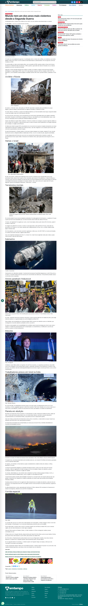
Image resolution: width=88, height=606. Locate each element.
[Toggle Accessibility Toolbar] (2, 300)
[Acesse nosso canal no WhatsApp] (2, 603)
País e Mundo (72, 5)
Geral (46, 595)
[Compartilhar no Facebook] (15, 566)
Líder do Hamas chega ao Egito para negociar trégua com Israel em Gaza (22, 551)
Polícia (33, 5)
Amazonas (19, 5)
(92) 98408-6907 (63, 590)
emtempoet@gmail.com (64, 588)
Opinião (81, 5)
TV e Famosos (62, 5)
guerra (9, 568)
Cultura (54, 5)
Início (6, 11)
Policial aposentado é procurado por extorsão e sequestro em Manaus (47, 579)
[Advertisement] (44, 8)
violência (25, 568)
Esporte (40, 5)
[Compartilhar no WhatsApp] (12, 566)
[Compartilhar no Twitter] (17, 566)
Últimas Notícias (9, 5)
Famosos (46, 591)
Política (27, 5)
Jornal (46, 597)
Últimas (33, 587)
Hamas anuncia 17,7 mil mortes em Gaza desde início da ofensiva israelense (23, 556)
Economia (47, 5)
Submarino (14, 568)
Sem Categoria (11, 11)
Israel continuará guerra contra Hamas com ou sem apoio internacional (22, 554)
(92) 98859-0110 (62, 592)
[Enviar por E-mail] (19, 566)
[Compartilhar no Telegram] (14, 566)
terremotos (20, 568)
